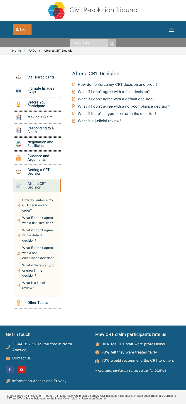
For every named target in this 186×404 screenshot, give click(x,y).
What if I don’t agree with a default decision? (116, 99)
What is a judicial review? (99, 121)
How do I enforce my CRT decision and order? (118, 84)
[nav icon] (171, 29)
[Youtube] (22, 370)
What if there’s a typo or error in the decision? (117, 113)
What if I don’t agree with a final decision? (114, 91)
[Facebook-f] (10, 370)
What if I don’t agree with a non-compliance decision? (124, 106)
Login (24, 29)
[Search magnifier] (112, 43)
